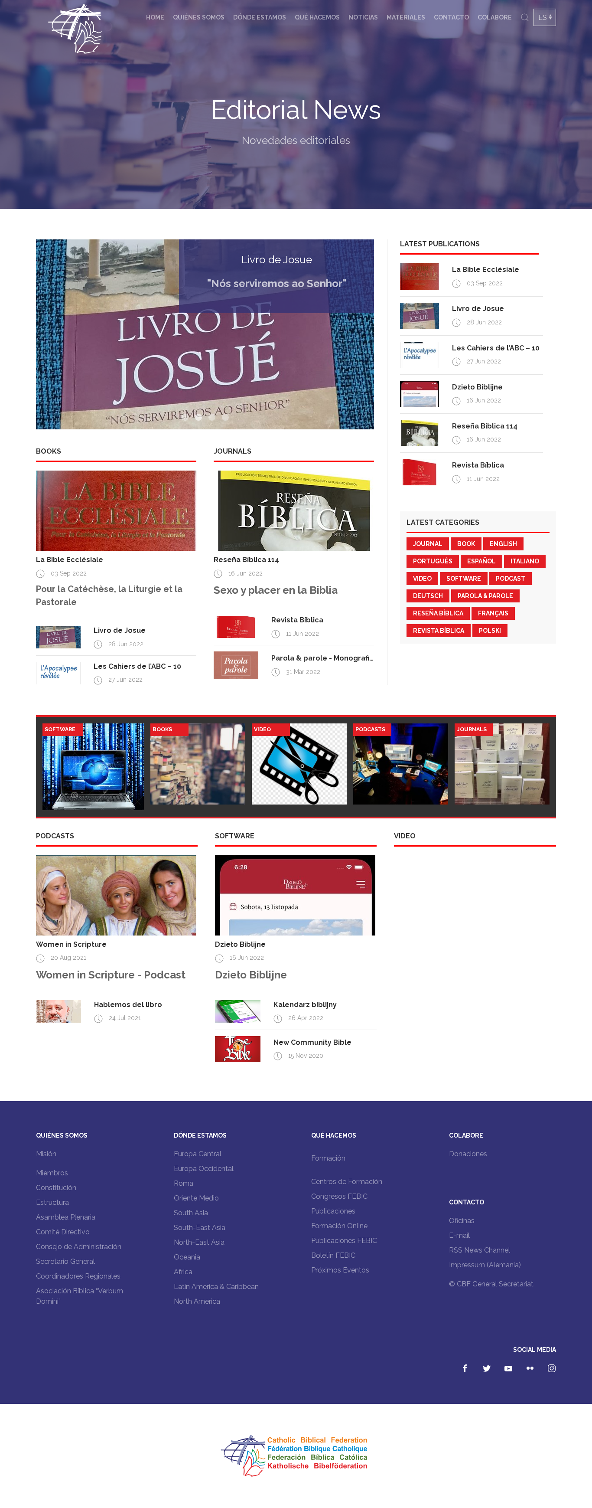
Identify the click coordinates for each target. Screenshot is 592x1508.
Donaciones (468, 1154)
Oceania (187, 1257)
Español (481, 561)
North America (197, 1301)
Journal (427, 543)
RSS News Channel (479, 1250)
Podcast (510, 578)
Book (466, 543)
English (503, 543)
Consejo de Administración (78, 1247)
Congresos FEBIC (339, 1196)
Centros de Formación (346, 1182)
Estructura (52, 1202)
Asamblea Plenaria (65, 1217)
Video (422, 578)
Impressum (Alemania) (485, 1265)
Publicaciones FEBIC (344, 1240)
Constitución (56, 1188)
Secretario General (65, 1261)
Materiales (406, 17)
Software (463, 578)
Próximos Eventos (340, 1270)
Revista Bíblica (438, 630)
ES (542, 17)
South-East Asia (199, 1227)
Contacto (451, 17)
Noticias (363, 17)
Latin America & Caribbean (216, 1286)
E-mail (459, 1235)
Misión (46, 1154)
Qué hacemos (317, 17)
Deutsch (428, 595)
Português (432, 561)
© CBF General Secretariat (491, 1284)
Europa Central (197, 1154)
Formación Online (339, 1226)
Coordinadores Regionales (78, 1276)
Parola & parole (485, 595)
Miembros (52, 1173)
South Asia (191, 1213)
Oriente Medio (196, 1198)
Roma (183, 1183)
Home (155, 17)
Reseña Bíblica (438, 613)
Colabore (495, 17)
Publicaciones (333, 1211)
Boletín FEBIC (333, 1255)
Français (493, 613)
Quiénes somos (198, 17)
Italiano (525, 561)
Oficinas (462, 1221)
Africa (183, 1272)
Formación (328, 1158)
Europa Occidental (204, 1169)
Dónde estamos (259, 17)
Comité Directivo (63, 1232)
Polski (490, 630)
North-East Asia (199, 1242)
